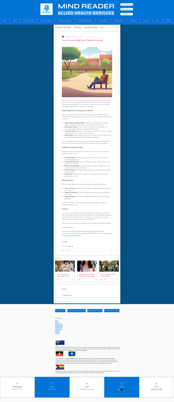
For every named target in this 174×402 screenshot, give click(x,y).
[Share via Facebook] (62, 246)
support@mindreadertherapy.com (87, 389)
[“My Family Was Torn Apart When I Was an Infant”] (65, 266)
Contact (57, 333)
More (102, 27)
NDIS (56, 322)
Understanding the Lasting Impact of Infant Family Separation (63, 275)
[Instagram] (124, 389)
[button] (117, 27)
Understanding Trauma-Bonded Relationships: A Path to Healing (87, 275)
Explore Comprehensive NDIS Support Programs (108, 275)
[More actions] (111, 37)
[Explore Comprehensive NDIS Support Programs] (109, 266)
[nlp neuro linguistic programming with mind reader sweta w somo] (87, 266)
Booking (57, 332)
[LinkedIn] (121, 389)
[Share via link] (72, 246)
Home (56, 320)
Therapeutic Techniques (91, 27)
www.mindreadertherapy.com (17, 389)
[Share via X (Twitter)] (65, 246)
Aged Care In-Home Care (59, 324)
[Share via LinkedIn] (69, 246)
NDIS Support (78, 27)
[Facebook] (118, 389)
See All (117, 258)
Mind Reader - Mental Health (63, 27)
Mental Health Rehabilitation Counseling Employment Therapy (59, 328)
